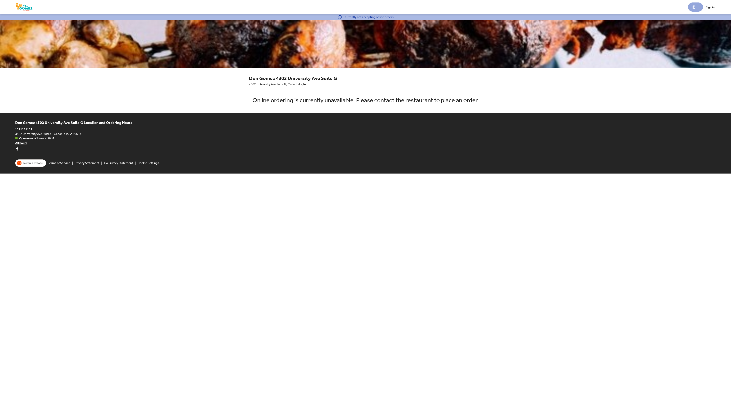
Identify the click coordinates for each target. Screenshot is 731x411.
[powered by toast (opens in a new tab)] (30, 163)
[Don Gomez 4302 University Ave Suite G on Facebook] (17, 149)
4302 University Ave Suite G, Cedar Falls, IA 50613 (48, 133)
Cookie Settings (148, 163)
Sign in (710, 7)
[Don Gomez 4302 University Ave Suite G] (24, 7)
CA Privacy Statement (118, 163)
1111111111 (23, 129)
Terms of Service (59, 163)
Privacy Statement (87, 163)
